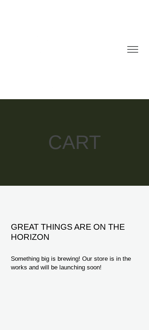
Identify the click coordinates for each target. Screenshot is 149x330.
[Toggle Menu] (133, 49)
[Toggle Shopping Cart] (95, 49)
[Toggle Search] (112, 49)
